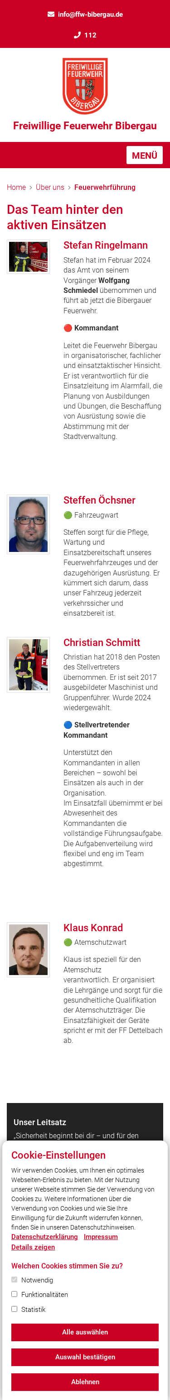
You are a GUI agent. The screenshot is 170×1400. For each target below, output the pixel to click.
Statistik (33, 1310)
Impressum (101, 1237)
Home (16, 187)
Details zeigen (33, 1247)
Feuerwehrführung (105, 187)
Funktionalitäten (44, 1295)
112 (90, 35)
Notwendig (37, 1280)
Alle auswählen (85, 1332)
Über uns (50, 187)
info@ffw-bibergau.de (90, 14)
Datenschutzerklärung (44, 1237)
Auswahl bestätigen (85, 1357)
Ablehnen (85, 1382)
